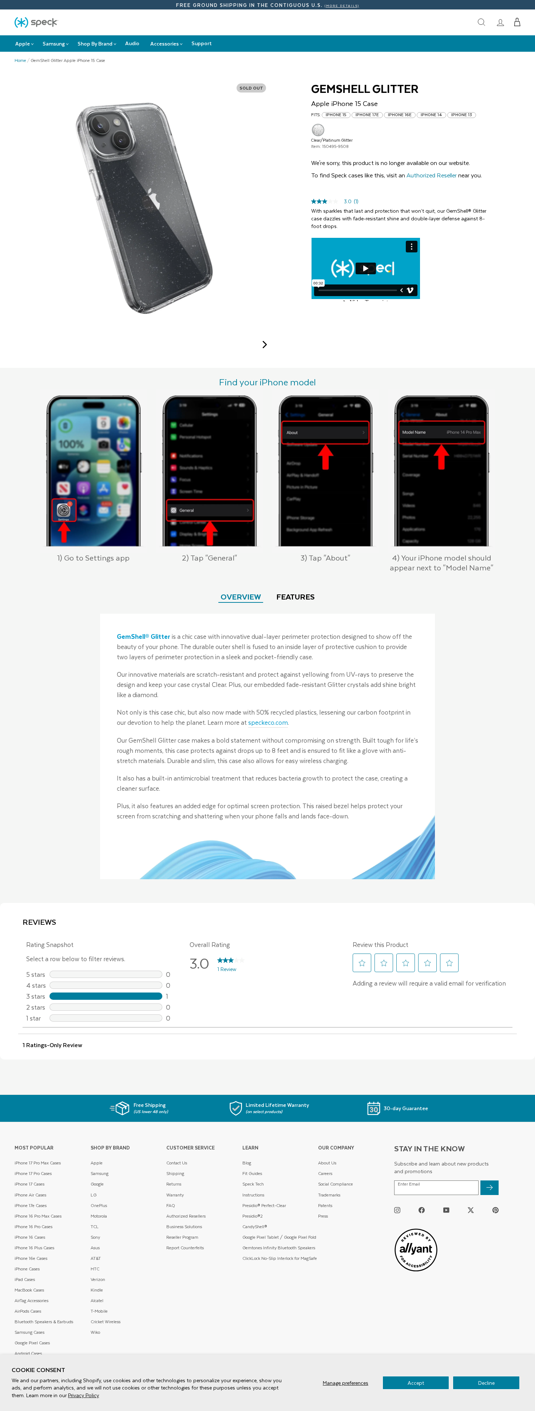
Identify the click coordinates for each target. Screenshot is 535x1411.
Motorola (99, 1215)
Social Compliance (335, 1183)
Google (97, 1183)
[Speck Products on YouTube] (446, 1210)
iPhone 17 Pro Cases (33, 1173)
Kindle (97, 1289)
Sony (95, 1237)
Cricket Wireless (105, 1321)
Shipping (175, 1173)
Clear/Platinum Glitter (318, 130)
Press (323, 1215)
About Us (327, 1162)
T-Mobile (99, 1311)
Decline (486, 1383)
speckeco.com (268, 722)
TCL (95, 1226)
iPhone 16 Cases (30, 1237)
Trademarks (329, 1194)
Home (20, 60)
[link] (500, 22)
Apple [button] (22, 43)
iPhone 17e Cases (31, 1205)
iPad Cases (25, 1279)
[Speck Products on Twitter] (471, 1210)
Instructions (253, 1194)
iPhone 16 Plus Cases (34, 1247)
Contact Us (176, 1162)
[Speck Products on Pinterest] (495, 1210)
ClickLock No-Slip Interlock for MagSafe (279, 1258)
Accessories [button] (164, 43)
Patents (325, 1205)
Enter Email (409, 1184)
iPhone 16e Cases (31, 1258)
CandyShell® (254, 1226)
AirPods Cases (28, 1311)
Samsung (99, 1173)
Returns (173, 1183)
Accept (416, 1383)
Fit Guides (252, 1173)
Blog (246, 1162)
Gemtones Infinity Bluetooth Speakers (278, 1247)
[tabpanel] (267, 746)
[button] (517, 22)
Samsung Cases (29, 1332)
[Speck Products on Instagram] (397, 1210)
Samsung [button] (54, 43)
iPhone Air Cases (30, 1194)
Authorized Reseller (432, 175)
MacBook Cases (29, 1289)
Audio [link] (132, 43)
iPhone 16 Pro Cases (33, 1226)
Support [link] (201, 43)
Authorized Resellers (186, 1215)
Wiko (95, 1332)
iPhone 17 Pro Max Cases (38, 1162)
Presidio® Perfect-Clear (264, 1205)
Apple (97, 1162)
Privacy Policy (83, 1395)
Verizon (98, 1279)
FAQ (170, 1205)
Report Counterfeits (185, 1247)
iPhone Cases (27, 1268)
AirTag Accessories (31, 1300)
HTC (95, 1268)
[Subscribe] (489, 1187)
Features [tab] (295, 596)
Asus (95, 1247)
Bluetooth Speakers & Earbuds (44, 1321)
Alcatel (97, 1300)
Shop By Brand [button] (95, 43)
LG (93, 1194)
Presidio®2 (252, 1215)
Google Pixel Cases (32, 1342)
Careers (325, 1173)
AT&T (96, 1258)
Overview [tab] (241, 596)
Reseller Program (182, 1237)
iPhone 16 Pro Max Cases (38, 1215)
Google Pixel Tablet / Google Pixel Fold (279, 1237)
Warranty (175, 1194)
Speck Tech (253, 1183)
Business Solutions (184, 1226)
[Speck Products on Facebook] (422, 1210)
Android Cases (28, 1353)
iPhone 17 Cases (29, 1183)
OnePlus (99, 1205)
